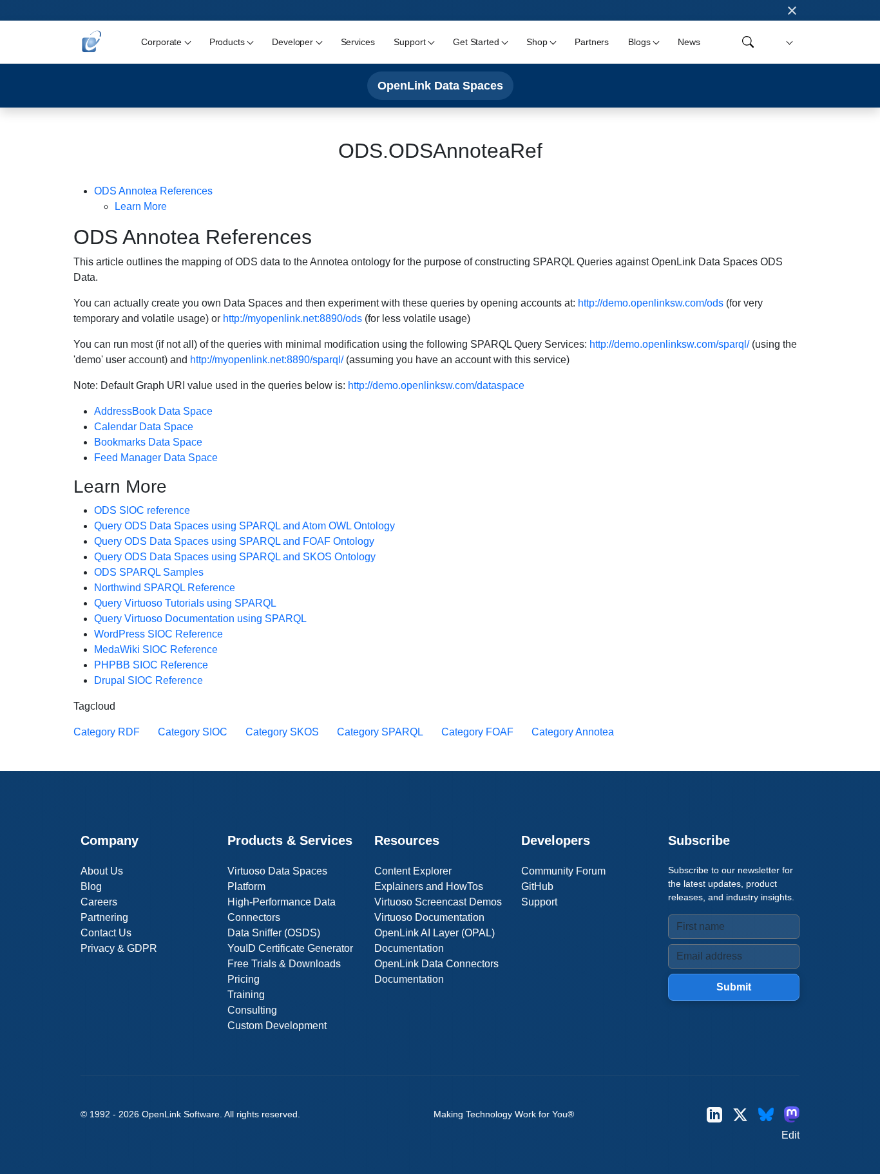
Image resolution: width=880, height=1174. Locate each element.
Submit (733, 986)
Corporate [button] (161, 42)
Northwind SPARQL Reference (164, 587)
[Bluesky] (766, 1114)
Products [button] (227, 42)
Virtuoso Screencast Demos (438, 901)
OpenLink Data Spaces (440, 85)
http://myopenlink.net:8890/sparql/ (266, 359)
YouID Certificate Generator (290, 948)
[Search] (748, 42)
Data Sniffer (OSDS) (273, 932)
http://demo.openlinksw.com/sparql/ (669, 344)
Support (539, 901)
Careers (99, 901)
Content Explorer (413, 871)
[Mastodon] (791, 1114)
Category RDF (106, 731)
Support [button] (409, 42)
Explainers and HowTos (428, 886)
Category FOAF (477, 731)
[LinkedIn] (714, 1114)
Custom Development (277, 1025)
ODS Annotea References (153, 190)
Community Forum (563, 871)
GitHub (537, 886)
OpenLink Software (181, 1114)
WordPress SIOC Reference (158, 634)
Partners (592, 42)
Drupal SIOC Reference (148, 680)
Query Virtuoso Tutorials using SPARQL (185, 603)
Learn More (141, 206)
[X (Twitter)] (740, 1114)
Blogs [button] (639, 42)
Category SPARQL (380, 731)
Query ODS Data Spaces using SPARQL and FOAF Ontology (234, 541)
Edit (790, 1135)
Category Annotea (572, 731)
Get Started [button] (476, 42)
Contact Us (106, 932)
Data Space (153, 411)
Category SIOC (192, 731)
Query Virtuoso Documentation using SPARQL (200, 618)
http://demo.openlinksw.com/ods (650, 303)
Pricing (243, 979)
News (689, 42)
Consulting (252, 1010)
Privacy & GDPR (119, 948)
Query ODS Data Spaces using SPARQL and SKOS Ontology (235, 556)
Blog (91, 886)
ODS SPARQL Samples (149, 572)
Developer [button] (292, 42)
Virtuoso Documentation (429, 917)
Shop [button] (536, 42)
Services (358, 42)
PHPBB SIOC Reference (151, 664)
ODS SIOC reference (142, 510)
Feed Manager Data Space (156, 457)
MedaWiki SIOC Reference (156, 649)
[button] (787, 42)
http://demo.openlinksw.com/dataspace (436, 385)
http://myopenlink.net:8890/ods (292, 318)
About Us (102, 871)
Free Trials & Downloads (284, 963)
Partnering (104, 917)
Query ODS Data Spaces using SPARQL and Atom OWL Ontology (244, 525)
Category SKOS (282, 731)
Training (246, 994)
